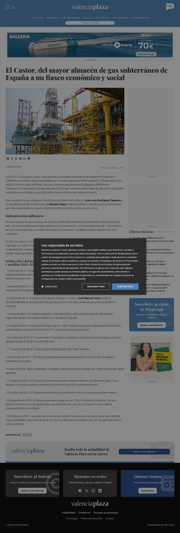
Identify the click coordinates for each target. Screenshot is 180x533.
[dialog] (90, 266)
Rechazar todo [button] (96, 286)
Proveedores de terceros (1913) (115, 260)
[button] (49, 286)
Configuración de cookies (53, 279)
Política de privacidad (76, 279)
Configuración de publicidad (66, 275)
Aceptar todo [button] (125, 286)
